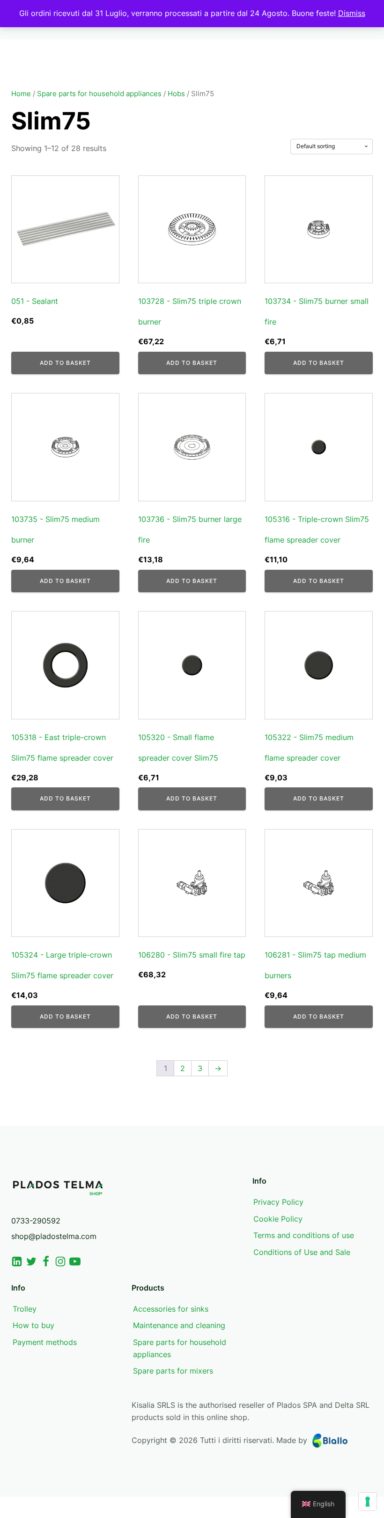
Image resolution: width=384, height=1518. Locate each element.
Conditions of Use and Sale (301, 1252)
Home (21, 94)
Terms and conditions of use (303, 1235)
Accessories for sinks (170, 1309)
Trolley (25, 1309)
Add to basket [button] (65, 362)
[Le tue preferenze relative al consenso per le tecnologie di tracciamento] (368, 1501)
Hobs (176, 94)
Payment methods (45, 1342)
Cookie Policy (278, 1218)
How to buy (33, 1325)
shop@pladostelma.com (53, 1236)
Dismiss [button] (351, 13)
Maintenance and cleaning (179, 1325)
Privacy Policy (278, 1202)
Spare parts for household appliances (99, 94)
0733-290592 (35, 1220)
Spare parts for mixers (173, 1370)
